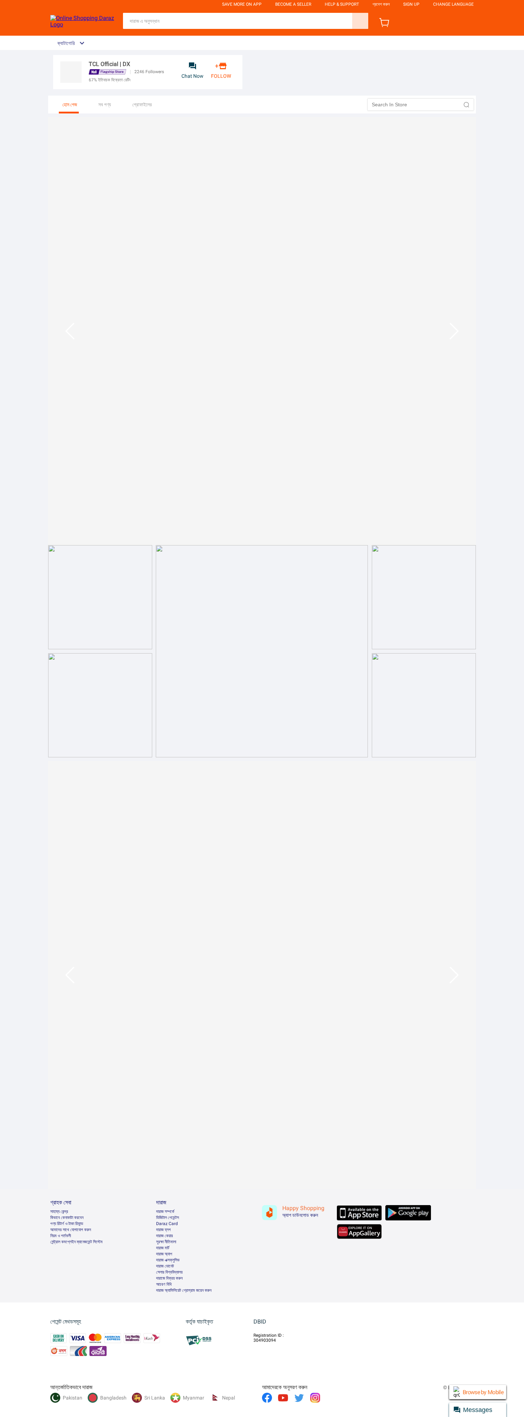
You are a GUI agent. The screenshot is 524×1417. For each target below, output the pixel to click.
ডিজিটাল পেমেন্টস (167, 1217)
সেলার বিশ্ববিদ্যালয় (169, 1272)
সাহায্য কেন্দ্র (59, 1211)
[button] (466, 104)
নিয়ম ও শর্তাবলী (60, 1235)
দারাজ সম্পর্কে (165, 1211)
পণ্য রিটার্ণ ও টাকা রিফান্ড (66, 1223)
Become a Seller (293, 4)
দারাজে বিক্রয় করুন (169, 1278)
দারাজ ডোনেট (165, 1266)
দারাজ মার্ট (162, 1247)
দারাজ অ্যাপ (164, 1253)
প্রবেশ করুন (381, 4)
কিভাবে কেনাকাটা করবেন (66, 1217)
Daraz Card (167, 1223)
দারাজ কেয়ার (164, 1235)
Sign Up (411, 4)
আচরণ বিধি (163, 1284)
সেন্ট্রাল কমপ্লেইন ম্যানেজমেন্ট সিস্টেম (76, 1241)
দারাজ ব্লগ (163, 1229)
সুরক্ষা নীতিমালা (166, 1241)
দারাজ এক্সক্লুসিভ (168, 1260)
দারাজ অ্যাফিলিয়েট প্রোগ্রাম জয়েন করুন (183, 1290)
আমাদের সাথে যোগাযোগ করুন (70, 1229)
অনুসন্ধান (360, 21)
